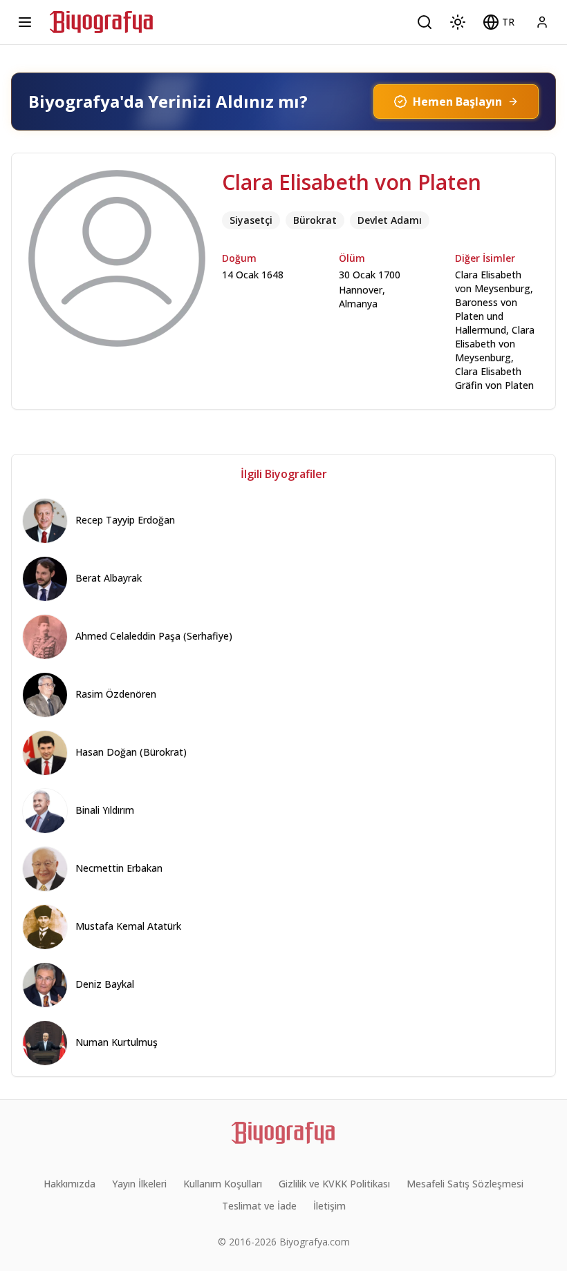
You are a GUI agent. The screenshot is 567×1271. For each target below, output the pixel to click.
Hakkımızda (69, 1183)
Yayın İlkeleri (139, 1183)
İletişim (329, 1205)
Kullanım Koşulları (222, 1183)
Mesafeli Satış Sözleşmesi (465, 1183)
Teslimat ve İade (259, 1205)
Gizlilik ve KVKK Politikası (334, 1183)
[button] (498, 22)
